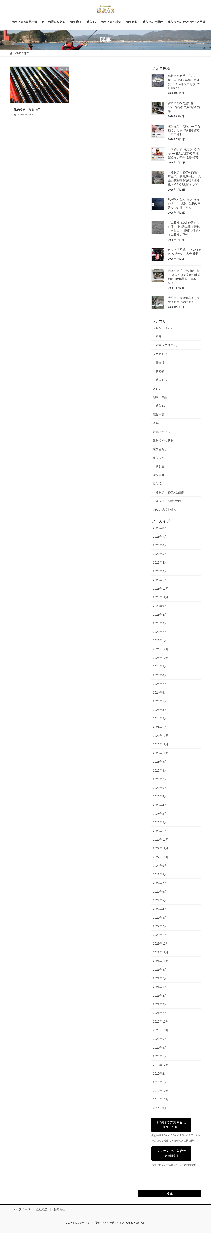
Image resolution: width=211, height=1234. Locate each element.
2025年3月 (160, 623)
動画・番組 (160, 397)
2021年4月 (160, 995)
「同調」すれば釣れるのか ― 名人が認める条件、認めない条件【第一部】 (184, 153)
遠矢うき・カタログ (27, 109)
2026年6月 (160, 545)
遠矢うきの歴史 (163, 440)
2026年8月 (160, 528)
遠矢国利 (158, 475)
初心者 (160, 371)
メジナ (157, 388)
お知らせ (59, 1209)
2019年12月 (161, 1065)
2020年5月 (160, 1047)
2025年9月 (160, 606)
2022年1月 (160, 935)
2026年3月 (160, 571)
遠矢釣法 (161, 379)
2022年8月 (160, 874)
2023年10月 (161, 753)
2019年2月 (160, 1073)
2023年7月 (160, 779)
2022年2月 (160, 926)
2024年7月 (160, 684)
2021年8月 (160, 969)
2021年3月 (160, 1004)
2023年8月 (160, 770)
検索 (169, 1193)
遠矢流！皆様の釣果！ (170, 501)
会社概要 (42, 1209)
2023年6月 (160, 787)
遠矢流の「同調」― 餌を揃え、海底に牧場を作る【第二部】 (184, 130)
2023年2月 (160, 822)
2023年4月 (160, 805)
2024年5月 (160, 701)
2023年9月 (160, 761)
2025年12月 (161, 588)
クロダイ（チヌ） (164, 327)
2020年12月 (161, 1021)
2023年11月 (160, 744)
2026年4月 (160, 562)
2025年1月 (160, 640)
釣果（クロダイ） (167, 345)
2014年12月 (161, 1099)
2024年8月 (160, 675)
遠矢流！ (158, 483)
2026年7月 (160, 536)
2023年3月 (160, 813)
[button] (171, 1125)
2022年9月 (160, 865)
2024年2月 (160, 718)
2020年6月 (160, 1038)
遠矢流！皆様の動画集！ (172, 492)
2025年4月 (160, 614)
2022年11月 (160, 848)
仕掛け (160, 362)
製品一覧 (158, 414)
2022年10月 (161, 857)
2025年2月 (160, 631)
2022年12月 (161, 839)
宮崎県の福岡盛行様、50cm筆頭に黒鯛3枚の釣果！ (184, 107)
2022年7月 (160, 883)
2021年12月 (161, 943)
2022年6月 (160, 891)
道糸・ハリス (161, 431)
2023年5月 (160, 796)
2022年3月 (160, 917)
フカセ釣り (160, 354)
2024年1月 (160, 727)
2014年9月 (160, 1108)
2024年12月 (161, 649)
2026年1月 (160, 580)
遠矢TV (160, 405)
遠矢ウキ (158, 457)
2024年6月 (160, 692)
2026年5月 (160, 553)
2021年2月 (160, 1012)
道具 (156, 423)
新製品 (160, 466)
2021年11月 (160, 952)
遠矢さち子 (160, 449)
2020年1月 (160, 1056)
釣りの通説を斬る (164, 509)
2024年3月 (160, 709)
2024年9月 (160, 666)
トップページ (21, 1209)
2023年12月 (161, 735)
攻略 (159, 336)
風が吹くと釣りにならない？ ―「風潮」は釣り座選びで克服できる (184, 203)
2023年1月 (160, 831)
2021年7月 (160, 978)
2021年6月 (160, 987)
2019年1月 (160, 1082)
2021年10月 (161, 961)
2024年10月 (161, 657)
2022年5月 (160, 900)
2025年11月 (160, 597)
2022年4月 (160, 909)
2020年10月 (161, 1030)
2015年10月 (161, 1090)
